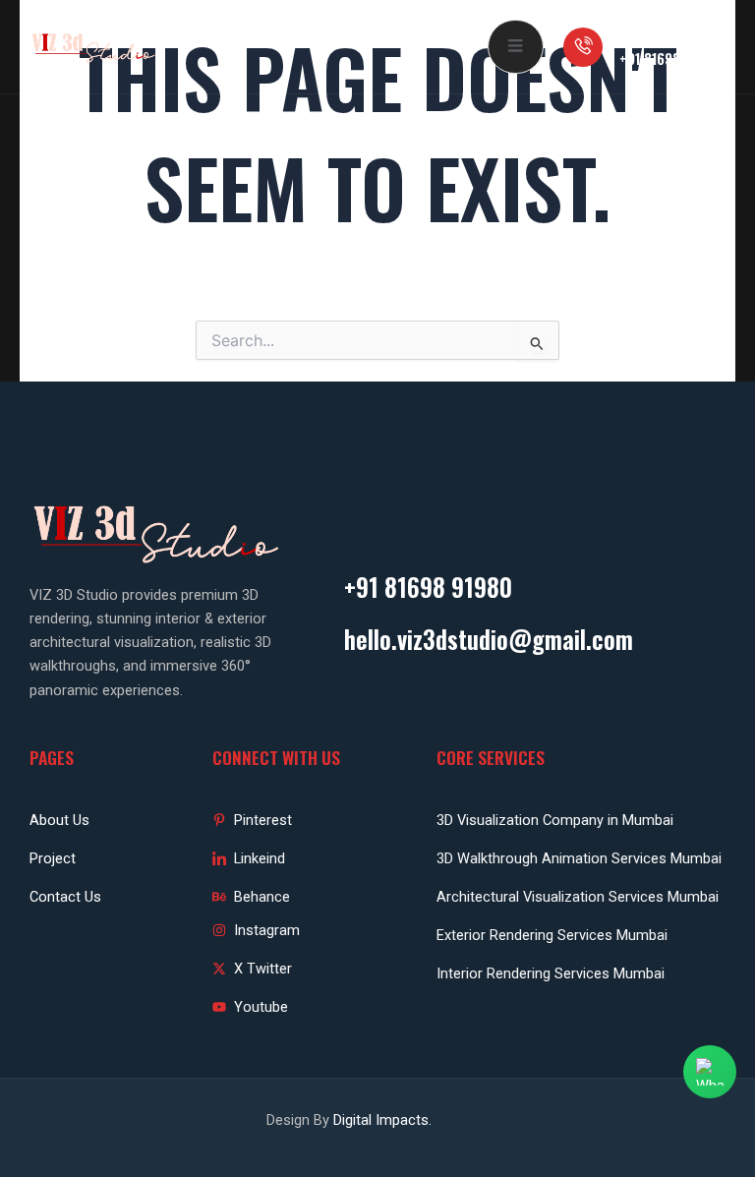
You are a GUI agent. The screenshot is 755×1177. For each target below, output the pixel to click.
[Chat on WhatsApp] (709, 1071)
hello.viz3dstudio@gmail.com (488, 638)
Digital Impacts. (382, 1120)
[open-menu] (516, 47)
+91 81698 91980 (670, 58)
